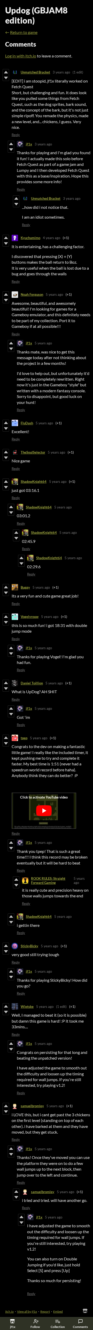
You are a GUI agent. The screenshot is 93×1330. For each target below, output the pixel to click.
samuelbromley (32, 1106)
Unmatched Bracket (35, 72)
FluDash (27, 423)
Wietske (27, 1006)
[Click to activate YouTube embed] (44, 811)
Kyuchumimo (30, 238)
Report (45, 1311)
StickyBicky (29, 946)
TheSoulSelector (33, 452)
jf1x (29, 144)
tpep (24, 738)
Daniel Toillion (32, 683)
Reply (16, 135)
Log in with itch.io (20, 55)
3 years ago (61, 72)
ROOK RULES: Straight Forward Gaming (48, 880)
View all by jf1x (27, 1311)
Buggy (25, 587)
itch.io (9, 1311)
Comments (80, 1327)
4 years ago (51, 238)
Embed (58, 1311)
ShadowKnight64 (34, 481)
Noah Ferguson (32, 294)
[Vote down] (6, 78)
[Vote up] (6, 72)
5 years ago (54, 294)
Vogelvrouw (29, 617)
